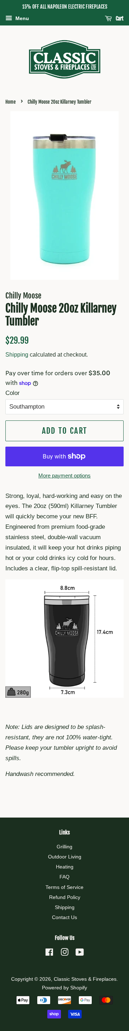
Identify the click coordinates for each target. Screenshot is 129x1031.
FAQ (64, 877)
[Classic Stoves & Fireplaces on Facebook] (49, 953)
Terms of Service (64, 887)
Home (10, 102)
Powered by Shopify (64, 987)
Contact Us (64, 917)
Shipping (16, 355)
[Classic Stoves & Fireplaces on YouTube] (80, 953)
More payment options (64, 475)
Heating (64, 867)
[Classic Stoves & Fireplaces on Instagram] (64, 953)
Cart (119, 18)
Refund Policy (64, 897)
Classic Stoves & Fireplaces (85, 979)
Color (12, 393)
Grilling (64, 846)
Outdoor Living (64, 857)
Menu (21, 18)
